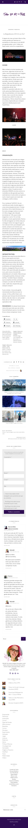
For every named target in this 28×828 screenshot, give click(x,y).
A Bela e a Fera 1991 (14, 683)
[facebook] (16, 362)
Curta (14, 796)
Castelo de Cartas (14, 769)
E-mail (6, 479)
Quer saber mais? (14, 669)
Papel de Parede (7, 722)
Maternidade (6, 756)
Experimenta (6, 732)
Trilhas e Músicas (7, 744)
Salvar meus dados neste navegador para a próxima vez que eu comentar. (13, 496)
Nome (6, 473)
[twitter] (14, 362)
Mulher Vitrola (14, 777)
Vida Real (5, 752)
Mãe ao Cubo (14, 776)
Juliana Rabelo (14, 774)
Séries (4, 742)
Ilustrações (5, 718)
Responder (7, 545)
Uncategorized (6, 746)
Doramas (5, 730)
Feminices (5, 716)
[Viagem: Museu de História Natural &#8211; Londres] (18, 337)
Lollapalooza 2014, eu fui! (14, 34)
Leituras (4, 738)
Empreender (5, 714)
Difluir (17, 821)
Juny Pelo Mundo (14, 772)
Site (5, 486)
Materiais (5, 740)
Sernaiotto (14, 785)
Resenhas (5, 726)
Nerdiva (14, 779)
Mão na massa (6, 724)
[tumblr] (21, 362)
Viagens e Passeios (14, 29)
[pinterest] (18, 362)
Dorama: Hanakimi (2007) (16, 703)
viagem (18, 367)
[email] (23, 362)
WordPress (12, 821)
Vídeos (4, 758)
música (13, 367)
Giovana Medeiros (14, 771)
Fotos (4, 754)
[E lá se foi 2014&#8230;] (7, 335)
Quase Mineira (14, 782)
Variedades (5, 748)
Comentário (8, 457)
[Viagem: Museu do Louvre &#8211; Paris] (7, 349)
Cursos (4, 720)
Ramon (10, 576)
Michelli (12, 550)
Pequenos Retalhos (14, 780)
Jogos (4, 736)
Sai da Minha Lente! (14, 784)
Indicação (5, 734)
